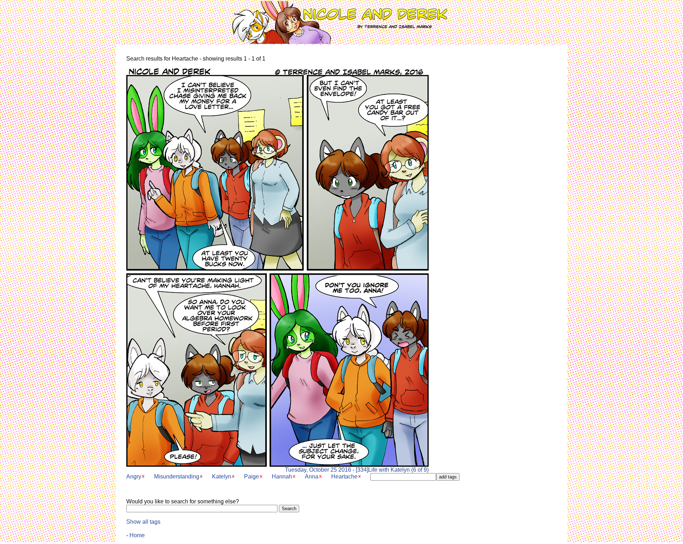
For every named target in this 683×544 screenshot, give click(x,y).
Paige (251, 476)
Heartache (344, 476)
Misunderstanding (176, 476)
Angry (133, 476)
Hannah (282, 476)
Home (137, 535)
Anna (311, 476)
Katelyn (221, 476)
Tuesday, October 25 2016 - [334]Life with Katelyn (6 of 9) (357, 470)
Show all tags (143, 522)
